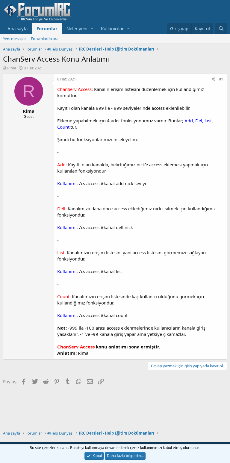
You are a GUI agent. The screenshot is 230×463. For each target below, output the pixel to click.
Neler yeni (76, 28)
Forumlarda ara (44, 38)
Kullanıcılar (112, 28)
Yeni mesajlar (14, 38)
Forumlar (47, 28)
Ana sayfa (17, 28)
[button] (92, 28)
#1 (221, 79)
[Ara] (221, 28)
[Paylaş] (213, 79)
